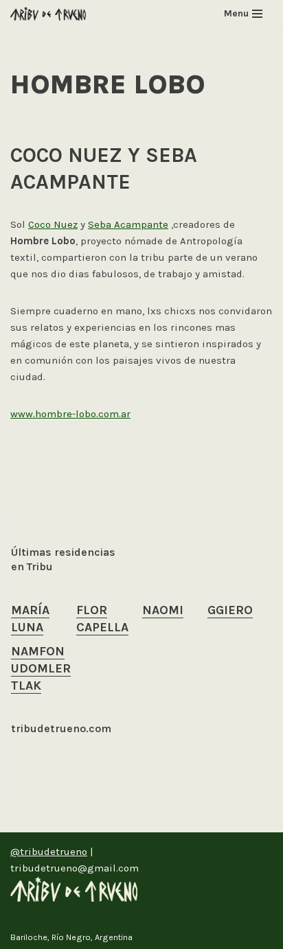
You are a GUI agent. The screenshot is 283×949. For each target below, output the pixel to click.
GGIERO (230, 610)
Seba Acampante (128, 224)
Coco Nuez (53, 224)
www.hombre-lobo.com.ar (70, 414)
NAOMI (162, 610)
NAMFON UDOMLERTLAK (41, 668)
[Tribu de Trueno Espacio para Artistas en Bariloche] (48, 14)
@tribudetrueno (48, 851)
